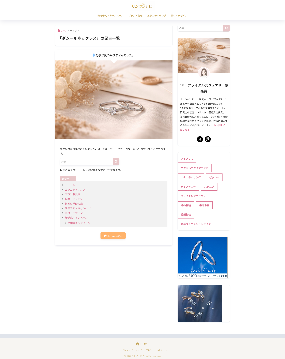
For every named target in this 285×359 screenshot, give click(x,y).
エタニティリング (156, 15)
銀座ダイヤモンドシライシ (196, 224)
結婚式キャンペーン (76, 217)
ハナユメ (209, 186)
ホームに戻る (114, 236)
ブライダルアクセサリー (194, 196)
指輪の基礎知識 (74, 203)
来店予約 (204, 205)
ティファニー (188, 186)
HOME (144, 344)
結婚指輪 (186, 214)
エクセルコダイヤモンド (194, 168)
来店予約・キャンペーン (111, 15)
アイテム (70, 185)
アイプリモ (187, 158)
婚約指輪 (186, 205)
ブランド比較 (135, 15)
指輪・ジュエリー (75, 199)
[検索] (116, 161)
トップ (138, 350)
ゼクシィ (214, 177)
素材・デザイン (179, 15)
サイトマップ (126, 350)
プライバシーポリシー (156, 350)
